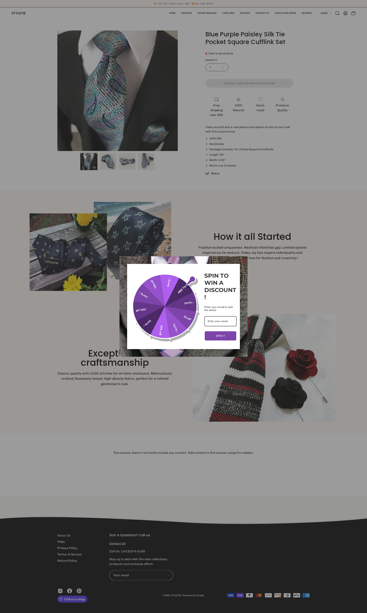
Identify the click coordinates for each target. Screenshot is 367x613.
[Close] (243, 260)
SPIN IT (220, 335)
